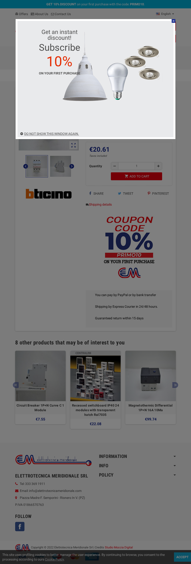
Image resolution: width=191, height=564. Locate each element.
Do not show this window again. (51, 134)
